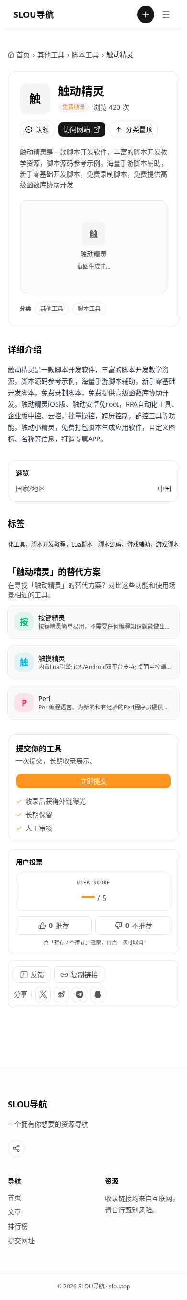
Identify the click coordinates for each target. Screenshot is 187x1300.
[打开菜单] (166, 14)
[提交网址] (145, 14)
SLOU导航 (33, 14)
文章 (14, 1211)
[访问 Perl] (24, 702)
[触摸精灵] (93, 662)
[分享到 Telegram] (79, 994)
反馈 (37, 974)
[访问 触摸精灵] (24, 662)
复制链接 (84, 974)
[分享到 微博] (61, 994)
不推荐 (138, 925)
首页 (23, 54)
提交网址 (21, 1240)
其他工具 (50, 54)
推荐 (59, 925)
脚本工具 (85, 54)
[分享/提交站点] (16, 1148)
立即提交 (93, 780)
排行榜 (18, 1226)
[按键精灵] (93, 621)
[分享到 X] (43, 994)
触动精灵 (81, 91)
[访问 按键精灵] (24, 621)
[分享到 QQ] (97, 994)
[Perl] (93, 702)
